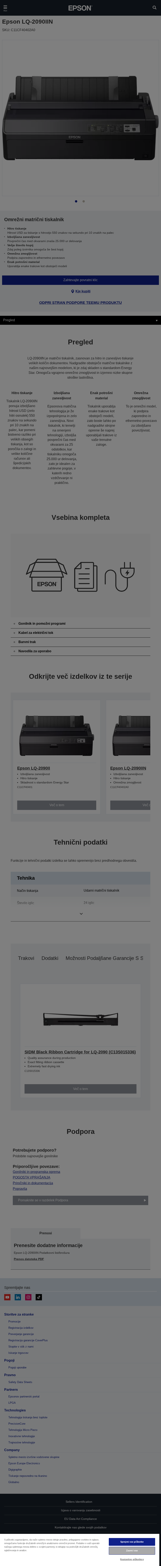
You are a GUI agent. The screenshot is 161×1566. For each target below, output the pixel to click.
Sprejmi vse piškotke (132, 1542)
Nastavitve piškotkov (132, 1559)
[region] (79, 1549)
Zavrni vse (132, 1550)
